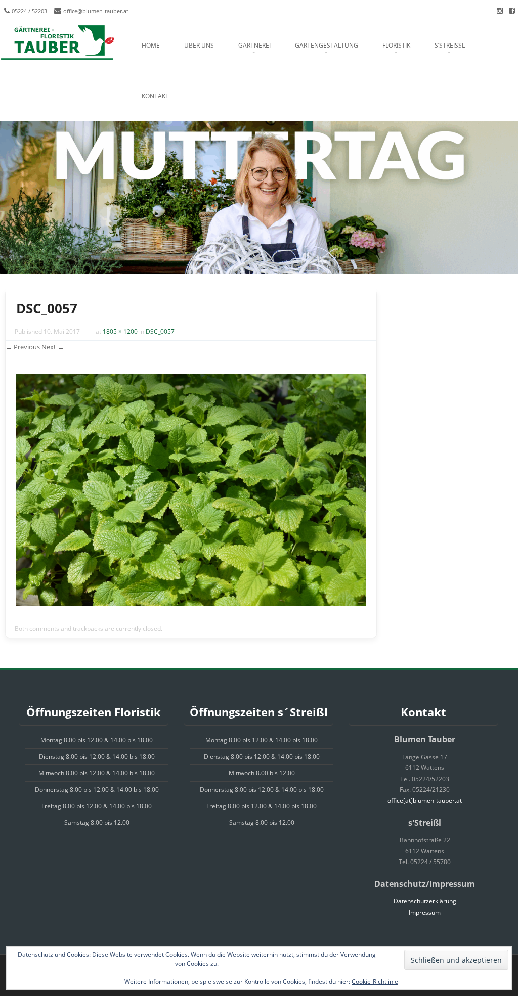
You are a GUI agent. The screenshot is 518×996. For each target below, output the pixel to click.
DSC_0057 (160, 331)
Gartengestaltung (326, 45)
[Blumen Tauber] (57, 43)
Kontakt (155, 96)
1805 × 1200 (120, 331)
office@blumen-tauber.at (95, 11)
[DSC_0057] (191, 603)
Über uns (199, 45)
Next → (52, 346)
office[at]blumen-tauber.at (424, 800)
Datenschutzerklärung (425, 901)
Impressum (425, 912)
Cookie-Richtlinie (375, 981)
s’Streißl (450, 45)
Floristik (396, 45)
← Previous (23, 346)
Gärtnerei (254, 45)
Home (151, 45)
